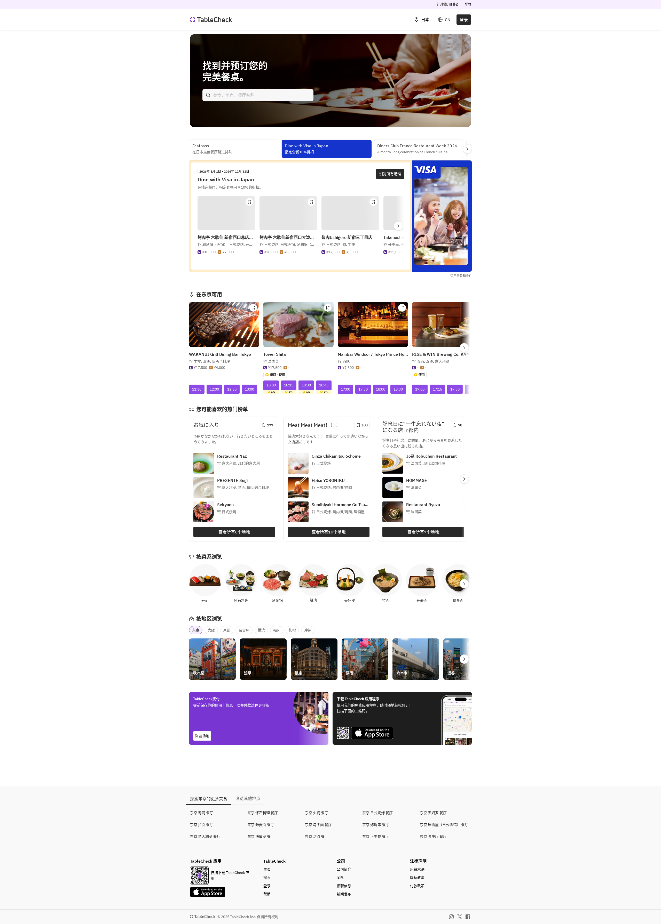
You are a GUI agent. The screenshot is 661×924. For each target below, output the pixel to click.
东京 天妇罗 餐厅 (433, 812)
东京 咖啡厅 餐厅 (433, 836)
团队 (340, 877)
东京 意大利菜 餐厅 (205, 836)
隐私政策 (417, 877)
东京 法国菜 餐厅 (260, 836)
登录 (464, 19)
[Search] (208, 95)
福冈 (276, 630)
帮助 (468, 4)
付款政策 (417, 886)
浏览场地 (202, 736)
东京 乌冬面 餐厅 (318, 824)
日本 (425, 19)
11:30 (196, 389)
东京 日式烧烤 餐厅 (377, 812)
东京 (195, 630)
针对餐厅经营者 (448, 4)
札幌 (292, 630)
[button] (221, 250)
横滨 (261, 630)
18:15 (288, 385)
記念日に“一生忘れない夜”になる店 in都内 (413, 427)
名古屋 (244, 630)
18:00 (271, 385)
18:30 (306, 385)
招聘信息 (344, 886)
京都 (226, 630)
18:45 (323, 385)
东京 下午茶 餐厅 (375, 836)
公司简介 (344, 869)
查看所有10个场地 (329, 531)
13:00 (249, 389)
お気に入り (206, 425)
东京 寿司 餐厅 (201, 812)
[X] (460, 917)
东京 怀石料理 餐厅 (262, 812)
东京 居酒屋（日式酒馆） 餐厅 (444, 824)
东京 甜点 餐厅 (316, 836)
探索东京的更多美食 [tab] (208, 798)
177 (270, 425)
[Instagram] (451, 917)
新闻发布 (344, 894)
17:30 (363, 389)
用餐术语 (417, 869)
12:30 (232, 389)
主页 (267, 869)
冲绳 (307, 630)
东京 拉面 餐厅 (201, 824)
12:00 (214, 389)
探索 (267, 877)
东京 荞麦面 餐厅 (260, 824)
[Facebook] (468, 917)
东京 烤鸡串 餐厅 (375, 824)
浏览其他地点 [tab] (247, 798)
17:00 (345, 389)
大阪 (211, 630)
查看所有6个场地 (234, 531)
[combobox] (257, 95)
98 (460, 425)
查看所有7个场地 (423, 531)
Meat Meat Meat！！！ (314, 425)
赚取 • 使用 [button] (277, 375)
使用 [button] (422, 375)
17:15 (437, 389)
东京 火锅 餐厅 (316, 812)
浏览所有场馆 (390, 174)
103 (364, 425)
